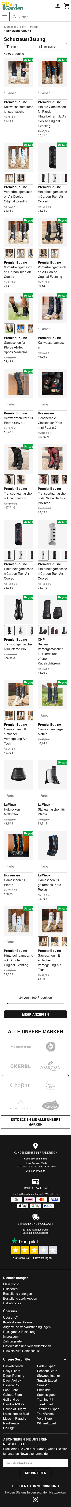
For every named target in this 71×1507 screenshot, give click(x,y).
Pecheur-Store (47, 1370)
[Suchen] (14, 16)
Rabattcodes (12, 1303)
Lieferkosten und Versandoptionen (27, 1346)
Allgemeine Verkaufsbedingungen (27, 1327)
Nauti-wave (11, 1423)
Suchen (23, 16)
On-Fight (9, 1428)
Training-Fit (45, 1399)
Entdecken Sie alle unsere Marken (36, 1122)
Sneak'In (43, 1385)
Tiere (23, 27)
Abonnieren (35, 1472)
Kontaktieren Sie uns (35, 1158)
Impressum (11, 1336)
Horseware (46, 413)
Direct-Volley (12, 1380)
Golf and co (11, 1399)
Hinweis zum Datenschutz (21, 1350)
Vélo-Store (44, 1418)
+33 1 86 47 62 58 (35, 1171)
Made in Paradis (14, 1418)
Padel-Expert (46, 1366)
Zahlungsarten (13, 1341)
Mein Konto (11, 1284)
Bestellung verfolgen (17, 1293)
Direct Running (13, 1375)
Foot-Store (10, 1390)
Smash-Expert (47, 1380)
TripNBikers (45, 1413)
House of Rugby (14, 1409)
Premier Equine (15, 102)
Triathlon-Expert (48, 1409)
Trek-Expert (45, 1404)
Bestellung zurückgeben (35, 1232)
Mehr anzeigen (35, 1014)
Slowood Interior (48, 1375)
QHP (41, 639)
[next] (68, 1075)
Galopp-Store (12, 1394)
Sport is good (46, 1394)
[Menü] (4, 17)
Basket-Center (13, 1366)
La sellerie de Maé (16, 1413)
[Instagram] (35, 1500)
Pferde (34, 27)
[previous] (3, 1075)
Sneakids (43, 1390)
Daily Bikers (11, 1370)
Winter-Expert (46, 1423)
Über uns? (10, 1317)
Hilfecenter (10, 1288)
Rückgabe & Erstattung (19, 1331)
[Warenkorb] (67, 6)
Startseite (10, 27)
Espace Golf (11, 1385)
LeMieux (10, 804)
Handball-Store (13, 1404)
